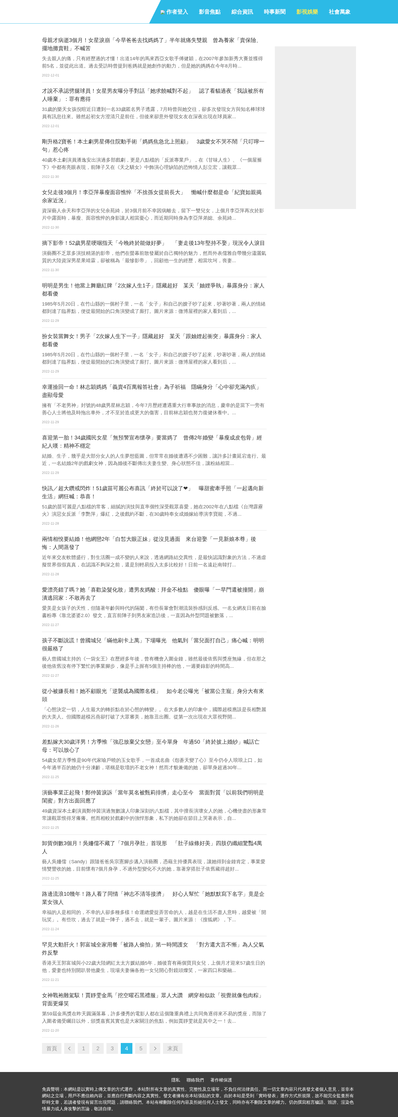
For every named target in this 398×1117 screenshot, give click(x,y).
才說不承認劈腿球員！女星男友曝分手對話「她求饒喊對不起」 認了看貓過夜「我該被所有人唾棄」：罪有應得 (153, 95)
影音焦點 (210, 12)
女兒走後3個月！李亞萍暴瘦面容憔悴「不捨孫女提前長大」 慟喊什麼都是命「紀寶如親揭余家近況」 (152, 196)
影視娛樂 (307, 12)
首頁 (51, 1048)
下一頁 (154, 1048)
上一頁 (69, 1048)
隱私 (175, 1080)
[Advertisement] (315, 127)
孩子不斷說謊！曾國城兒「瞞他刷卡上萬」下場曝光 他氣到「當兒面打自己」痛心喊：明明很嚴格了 (153, 644)
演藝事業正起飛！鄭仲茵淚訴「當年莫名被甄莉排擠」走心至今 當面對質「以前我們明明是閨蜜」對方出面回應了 (153, 796)
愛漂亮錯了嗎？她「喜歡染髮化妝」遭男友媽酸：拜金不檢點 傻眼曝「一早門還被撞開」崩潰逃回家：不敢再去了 (153, 594)
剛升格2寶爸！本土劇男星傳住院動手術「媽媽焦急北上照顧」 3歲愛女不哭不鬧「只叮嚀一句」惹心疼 (153, 146)
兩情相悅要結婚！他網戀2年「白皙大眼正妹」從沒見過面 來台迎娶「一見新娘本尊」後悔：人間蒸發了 (149, 543)
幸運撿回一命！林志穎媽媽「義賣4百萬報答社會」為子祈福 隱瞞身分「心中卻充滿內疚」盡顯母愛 (152, 391)
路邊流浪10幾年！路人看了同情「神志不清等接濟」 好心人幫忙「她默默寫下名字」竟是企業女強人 (153, 898)
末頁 (172, 1048)
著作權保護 (221, 1080)
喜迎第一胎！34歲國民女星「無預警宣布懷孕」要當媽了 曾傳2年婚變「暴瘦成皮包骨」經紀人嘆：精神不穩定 (152, 442)
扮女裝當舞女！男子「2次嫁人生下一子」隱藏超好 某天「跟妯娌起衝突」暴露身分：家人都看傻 (152, 340)
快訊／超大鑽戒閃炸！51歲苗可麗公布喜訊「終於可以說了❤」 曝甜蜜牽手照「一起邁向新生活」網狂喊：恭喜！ (153, 492)
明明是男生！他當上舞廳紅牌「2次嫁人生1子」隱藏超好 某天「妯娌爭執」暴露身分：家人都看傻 (153, 290)
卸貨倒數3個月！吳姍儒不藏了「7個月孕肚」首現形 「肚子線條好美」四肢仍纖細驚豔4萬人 (152, 847)
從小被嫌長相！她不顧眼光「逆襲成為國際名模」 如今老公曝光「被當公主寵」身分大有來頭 (153, 695)
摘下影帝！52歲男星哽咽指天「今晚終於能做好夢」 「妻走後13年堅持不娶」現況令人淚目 (153, 243)
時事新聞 (275, 12)
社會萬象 (340, 12)
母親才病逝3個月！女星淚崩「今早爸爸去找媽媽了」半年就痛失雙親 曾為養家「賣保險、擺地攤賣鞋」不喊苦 (152, 44)
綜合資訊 (242, 12)
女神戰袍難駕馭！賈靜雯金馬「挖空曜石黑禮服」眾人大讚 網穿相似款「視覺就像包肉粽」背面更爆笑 (153, 999)
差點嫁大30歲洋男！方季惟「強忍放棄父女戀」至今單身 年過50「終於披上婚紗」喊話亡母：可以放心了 (151, 746)
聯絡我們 (195, 1080)
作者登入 (176, 12)
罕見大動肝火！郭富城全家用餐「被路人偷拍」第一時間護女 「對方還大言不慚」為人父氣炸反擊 (153, 949)
